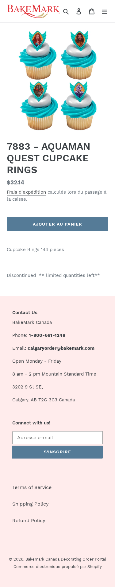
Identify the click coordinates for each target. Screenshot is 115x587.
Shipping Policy (30, 504)
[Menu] (104, 11)
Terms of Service (32, 487)
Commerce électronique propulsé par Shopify (57, 566)
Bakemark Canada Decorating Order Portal (65, 559)
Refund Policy (28, 520)
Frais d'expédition (26, 192)
